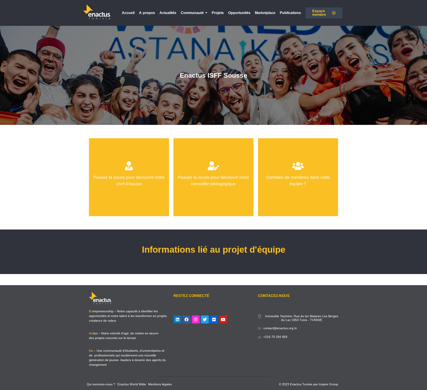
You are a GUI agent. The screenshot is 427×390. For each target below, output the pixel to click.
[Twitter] (205, 319)
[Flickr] (214, 319)
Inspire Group (328, 384)
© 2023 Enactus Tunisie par (299, 384)
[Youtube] (223, 319)
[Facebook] (187, 319)
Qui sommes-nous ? (101, 384)
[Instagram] (196, 319)
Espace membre (319, 12)
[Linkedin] (177, 319)
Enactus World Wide (131, 384)
